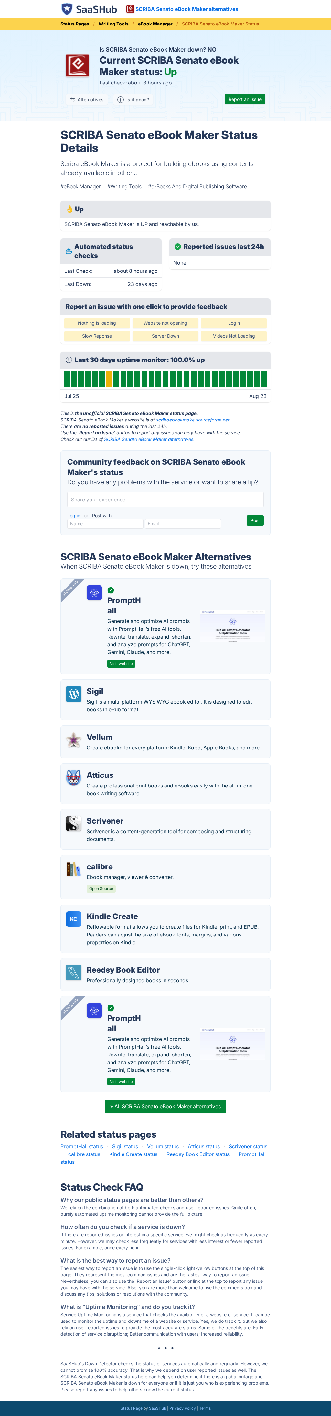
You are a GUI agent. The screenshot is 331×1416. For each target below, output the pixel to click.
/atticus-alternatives (90, 767)
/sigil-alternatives (87, 683)
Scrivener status (248, 1146)
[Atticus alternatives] (73, 778)
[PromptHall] (94, 592)
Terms (205, 1408)
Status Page (132, 1408)
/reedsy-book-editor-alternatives (105, 962)
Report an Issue (245, 99)
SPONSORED (70, 588)
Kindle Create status (133, 1154)
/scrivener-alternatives (93, 813)
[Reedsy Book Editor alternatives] (73, 972)
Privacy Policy (182, 1408)
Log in (74, 515)
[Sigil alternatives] (73, 694)
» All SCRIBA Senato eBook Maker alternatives (165, 1106)
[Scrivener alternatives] (73, 823)
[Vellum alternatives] (73, 740)
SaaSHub (157, 1408)
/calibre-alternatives (90, 859)
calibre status (84, 1154)
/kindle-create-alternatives (98, 909)
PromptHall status (81, 1146)
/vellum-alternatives (90, 729)
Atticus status (204, 1146)
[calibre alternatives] (73, 869)
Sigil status (125, 1146)
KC (73, 919)
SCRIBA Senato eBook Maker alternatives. (149, 439)
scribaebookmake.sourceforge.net (193, 419)
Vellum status (163, 1146)
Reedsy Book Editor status (198, 1154)
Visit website (121, 663)
